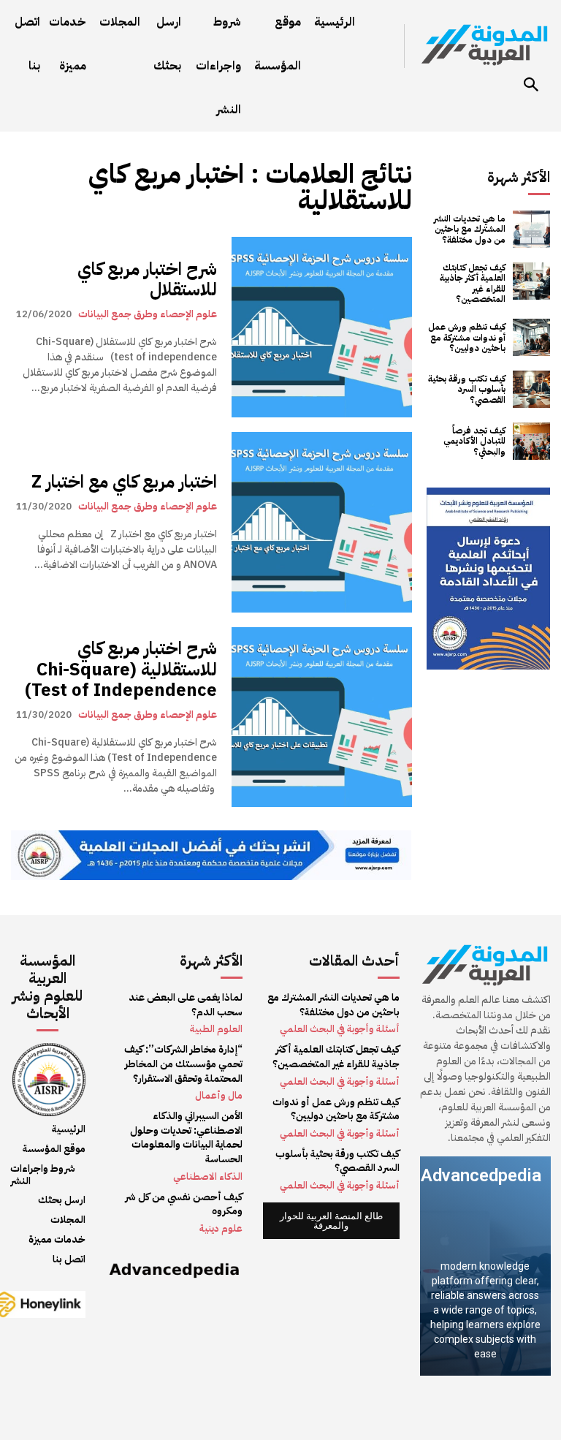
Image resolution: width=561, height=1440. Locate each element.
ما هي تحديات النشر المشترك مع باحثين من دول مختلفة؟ (469, 229)
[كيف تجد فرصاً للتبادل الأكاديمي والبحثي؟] (531, 441)
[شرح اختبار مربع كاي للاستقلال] (322, 327)
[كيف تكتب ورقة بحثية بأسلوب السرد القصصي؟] (531, 389)
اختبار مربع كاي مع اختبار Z (124, 482)
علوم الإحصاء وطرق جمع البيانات (147, 313)
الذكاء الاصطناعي (208, 1176)
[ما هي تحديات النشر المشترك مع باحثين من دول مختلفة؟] (531, 229)
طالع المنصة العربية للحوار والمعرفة (331, 1220)
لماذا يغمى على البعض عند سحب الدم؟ (186, 1005)
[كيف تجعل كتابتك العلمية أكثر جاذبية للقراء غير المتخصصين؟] (531, 281)
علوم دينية (221, 1228)
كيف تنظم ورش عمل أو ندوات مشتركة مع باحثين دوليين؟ (466, 337)
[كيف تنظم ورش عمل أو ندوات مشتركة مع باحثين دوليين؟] (531, 337)
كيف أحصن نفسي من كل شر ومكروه (184, 1204)
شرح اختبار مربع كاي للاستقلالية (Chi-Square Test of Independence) (121, 669)
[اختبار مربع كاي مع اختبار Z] (322, 522)
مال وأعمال (219, 1095)
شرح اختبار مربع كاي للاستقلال (147, 279)
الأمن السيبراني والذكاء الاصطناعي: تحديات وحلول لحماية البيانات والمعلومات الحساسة (186, 1137)
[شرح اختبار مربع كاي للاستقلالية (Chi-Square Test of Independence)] (322, 717)
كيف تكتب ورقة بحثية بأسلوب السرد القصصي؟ (466, 389)
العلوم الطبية (216, 1029)
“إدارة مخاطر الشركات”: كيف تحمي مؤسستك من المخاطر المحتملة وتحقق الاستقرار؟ (183, 1063)
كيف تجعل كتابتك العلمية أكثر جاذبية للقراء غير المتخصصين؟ (472, 283)
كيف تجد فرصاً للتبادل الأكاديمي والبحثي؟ (474, 441)
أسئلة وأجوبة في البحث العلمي (340, 1029)
